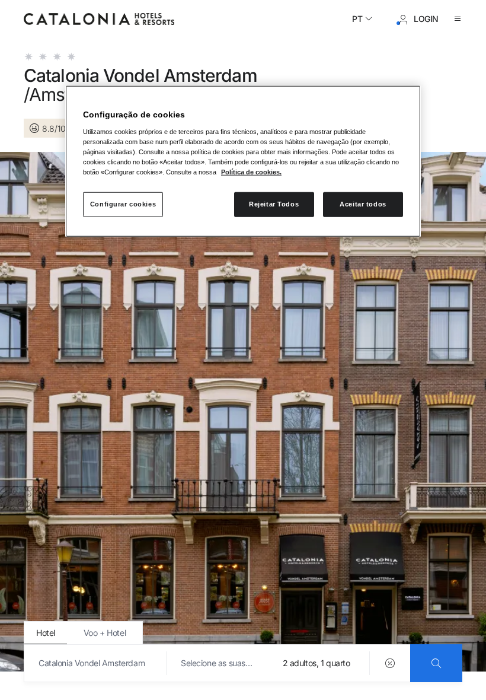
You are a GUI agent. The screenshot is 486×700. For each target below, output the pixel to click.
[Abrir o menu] (457, 19)
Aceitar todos (363, 204)
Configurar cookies (123, 204)
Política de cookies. (251, 172)
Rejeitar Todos (274, 204)
